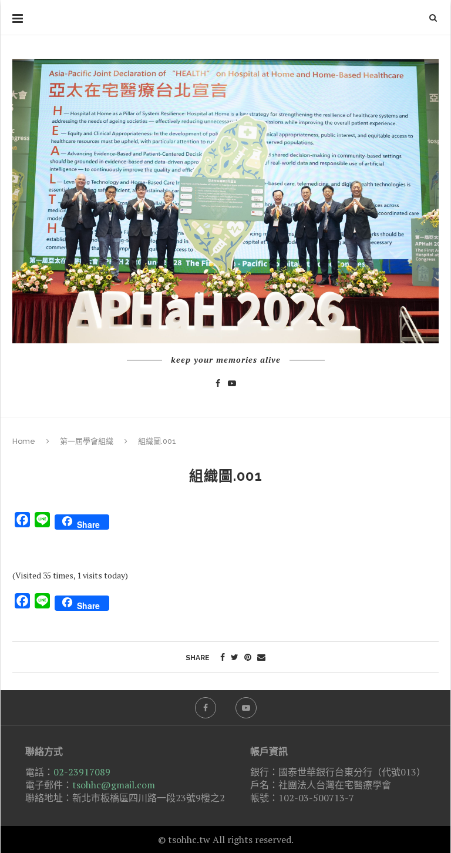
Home (23, 441)
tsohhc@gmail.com (113, 784)
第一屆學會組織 (86, 441)
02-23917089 (81, 771)
